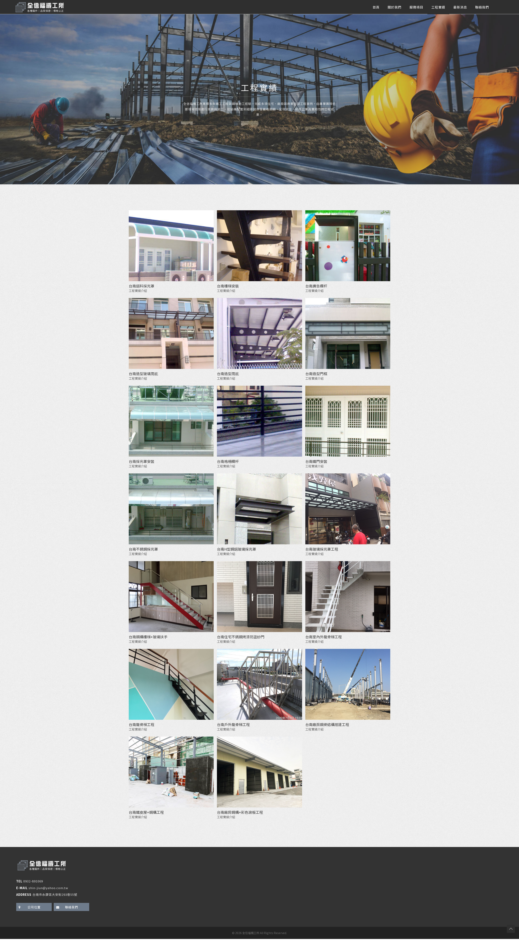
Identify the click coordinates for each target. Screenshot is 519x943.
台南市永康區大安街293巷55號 (54, 894)
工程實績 (438, 7)
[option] (259, 99)
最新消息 (460, 7)
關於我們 (394, 7)
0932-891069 (33, 881)
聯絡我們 (482, 7)
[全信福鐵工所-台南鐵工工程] (39, 7)
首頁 (376, 7)
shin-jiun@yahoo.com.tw (48, 888)
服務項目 (416, 7)
